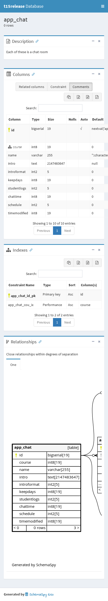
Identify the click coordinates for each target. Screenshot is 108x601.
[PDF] (97, 97)
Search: (31, 108)
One (13, 364)
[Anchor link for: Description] (36, 41)
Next (67, 230)
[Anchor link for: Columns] (32, 74)
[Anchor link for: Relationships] (39, 341)
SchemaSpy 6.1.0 (40, 594)
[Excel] (78, 97)
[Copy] (69, 97)
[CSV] (87, 97)
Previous (43, 230)
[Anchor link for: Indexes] (30, 249)
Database (23, 6)
